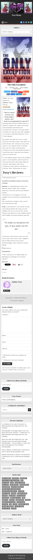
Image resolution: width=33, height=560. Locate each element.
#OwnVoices (15, 478)
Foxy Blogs (16, 15)
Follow (6, 389)
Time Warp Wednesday (7, 506)
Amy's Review (5, 482)
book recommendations (17, 487)
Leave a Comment (24, 87)
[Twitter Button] (21, 22)
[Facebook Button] (24, 22)
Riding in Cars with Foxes (8, 502)
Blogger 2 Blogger (19, 482)
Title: (5, 98)
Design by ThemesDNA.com (16, 558)
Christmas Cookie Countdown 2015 (11, 489)
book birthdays (14, 485)
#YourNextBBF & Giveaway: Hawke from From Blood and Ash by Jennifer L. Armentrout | (15, 432)
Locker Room (5, 498)
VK (9, 94)
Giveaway (13, 493)
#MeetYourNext (6, 478)
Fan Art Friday (6, 493)
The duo (15, 504)
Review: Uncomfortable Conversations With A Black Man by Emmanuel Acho (16, 451)
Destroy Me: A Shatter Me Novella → (17, 298)
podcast (12, 500)
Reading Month (19, 500)
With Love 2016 (6, 508)
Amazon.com (10, 109)
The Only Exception (16, 84)
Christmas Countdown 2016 (9, 491)
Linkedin (20, 94)
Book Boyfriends (24, 485)
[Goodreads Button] (29, 22)
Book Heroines (6, 487)
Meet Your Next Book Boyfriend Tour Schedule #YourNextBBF (16, 445)
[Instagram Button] (26, 22)
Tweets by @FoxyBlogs (8, 400)
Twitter (8, 91)
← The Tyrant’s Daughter (16, 301)
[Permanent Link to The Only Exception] (16, 60)
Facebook (14, 91)
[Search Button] (31, 22)
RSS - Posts (5, 529)
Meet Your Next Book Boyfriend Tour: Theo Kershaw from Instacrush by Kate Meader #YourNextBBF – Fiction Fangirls (15, 441)
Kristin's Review (21, 495)
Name (4, 335)
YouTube (14, 508)
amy (22, 480)
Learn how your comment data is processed (16, 369)
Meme (23, 498)
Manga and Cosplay (15, 498)
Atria (12, 482)
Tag (10, 504)
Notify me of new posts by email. (14, 360)
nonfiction (5, 500)
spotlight (5, 504)
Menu (5, 22)
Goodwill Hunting (22, 493)
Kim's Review (12, 495)
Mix (25, 94)
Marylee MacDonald (8, 455)
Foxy (6, 87)
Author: (5, 103)
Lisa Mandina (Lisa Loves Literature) (13, 424)
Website (7, 290)
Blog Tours (5, 485)
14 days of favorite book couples (10, 480)
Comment (5, 315)
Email (4, 342)
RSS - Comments (7, 532)
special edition (20, 502)
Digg (14, 94)
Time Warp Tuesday (23, 504)
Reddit (27, 91)
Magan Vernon (17, 89)
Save (21, 91)
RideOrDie (27, 500)
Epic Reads (21, 491)
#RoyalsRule (23, 478)
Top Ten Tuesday (19, 506)
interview (4, 495)
